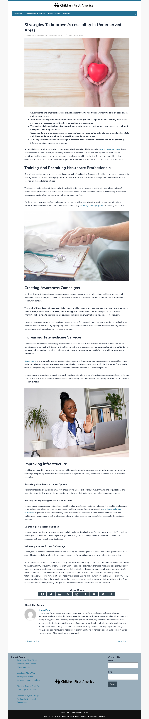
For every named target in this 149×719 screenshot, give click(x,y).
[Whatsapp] (68, 594)
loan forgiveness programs (92, 205)
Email (111, 672)
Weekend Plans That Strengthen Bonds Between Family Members (28, 676)
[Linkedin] (60, 594)
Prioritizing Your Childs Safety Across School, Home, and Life (27, 663)
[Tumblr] (85, 594)
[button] (135, 13)
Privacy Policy (48, 716)
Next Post (123, 641)
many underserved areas (109, 149)
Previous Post (32, 641)
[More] (111, 594)
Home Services (93, 716)
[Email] (94, 594)
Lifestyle (102, 716)
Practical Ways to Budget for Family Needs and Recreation (28, 699)
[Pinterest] (103, 594)
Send (112, 684)
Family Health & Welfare (36, 35)
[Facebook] (42, 594)
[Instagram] (77, 594)
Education (65, 716)
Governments (30, 361)
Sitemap (57, 716)
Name (110, 660)
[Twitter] (51, 594)
